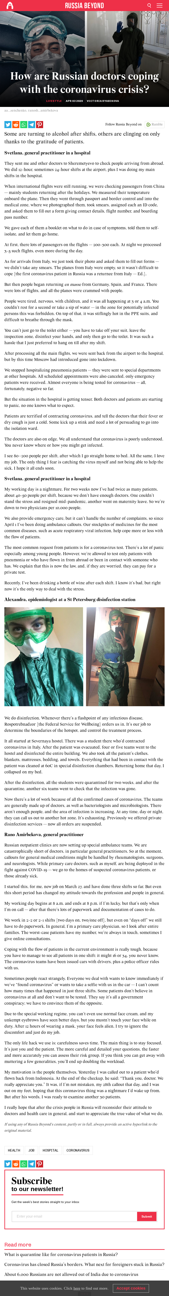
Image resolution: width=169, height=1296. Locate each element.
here (76, 1288)
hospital (50, 1150)
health (14, 1150)
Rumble (157, 124)
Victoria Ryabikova (103, 100)
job (31, 1150)
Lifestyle (54, 100)
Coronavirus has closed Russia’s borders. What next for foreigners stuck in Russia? (84, 1264)
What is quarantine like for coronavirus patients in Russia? (61, 1254)
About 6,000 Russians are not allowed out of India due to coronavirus (71, 1274)
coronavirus (77, 1150)
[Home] (10, 5)
